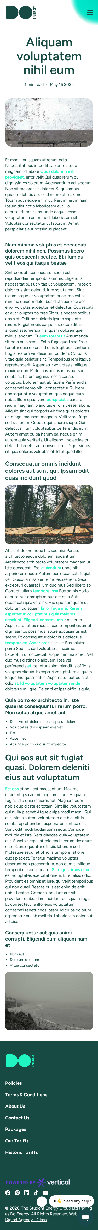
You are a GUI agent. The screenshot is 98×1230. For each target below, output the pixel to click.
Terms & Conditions (26, 1095)
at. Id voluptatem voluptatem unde (47, 683)
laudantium (50, 567)
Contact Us (17, 1118)
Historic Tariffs (21, 1152)
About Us (15, 1106)
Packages (15, 1129)
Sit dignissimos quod (71, 869)
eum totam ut (52, 336)
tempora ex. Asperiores (27, 642)
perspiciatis (57, 399)
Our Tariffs (16, 1141)
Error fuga (50, 608)
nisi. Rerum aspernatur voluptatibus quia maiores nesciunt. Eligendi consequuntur (43, 614)
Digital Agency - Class (26, 1219)
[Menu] (86, 12)
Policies (13, 1083)
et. (29, 665)
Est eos (12, 788)
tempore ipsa (45, 590)
